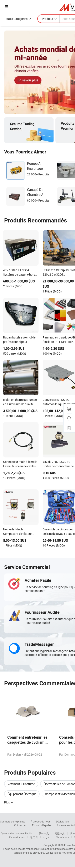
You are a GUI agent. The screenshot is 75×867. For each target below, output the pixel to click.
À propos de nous (40, 821)
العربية (46, 837)
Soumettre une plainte (12, 821)
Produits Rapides (41, 825)
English (29, 833)
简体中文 (44, 833)
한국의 (34, 837)
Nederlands (62, 837)
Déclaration (62, 821)
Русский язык (17, 837)
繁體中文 (60, 833)
